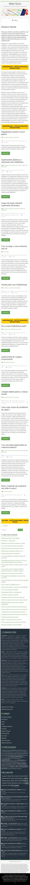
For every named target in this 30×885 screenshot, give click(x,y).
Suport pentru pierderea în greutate (15, 767)
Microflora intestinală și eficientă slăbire (11, 624)
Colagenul (5, 291)
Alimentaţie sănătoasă (6, 717)
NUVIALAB (3, 688)
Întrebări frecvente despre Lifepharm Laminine (13, 543)
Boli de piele (12, 751)
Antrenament (4, 719)
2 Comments (5, 142)
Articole (5, 450)
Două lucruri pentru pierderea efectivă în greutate (14, 606)
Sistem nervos (15, 765)
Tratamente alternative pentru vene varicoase (13, 597)
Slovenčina (14, 783)
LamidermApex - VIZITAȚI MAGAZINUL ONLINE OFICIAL (15, 67)
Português (4, 783)
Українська (4, 785)
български (4, 776)
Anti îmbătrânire (6, 170)
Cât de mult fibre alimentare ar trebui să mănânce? (14, 609)
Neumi (2, 675)
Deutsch (17, 776)
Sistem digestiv (22, 763)
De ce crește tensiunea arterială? (9, 589)
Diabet (6, 757)
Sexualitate (3, 738)
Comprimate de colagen (13, 400)
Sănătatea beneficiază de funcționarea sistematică (14, 614)
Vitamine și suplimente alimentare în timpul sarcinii (14, 600)
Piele (10, 140)
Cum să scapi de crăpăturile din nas (10, 584)
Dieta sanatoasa (16, 757)
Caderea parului (18, 751)
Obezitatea (20, 760)
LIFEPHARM (4, 635)
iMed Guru (15, 3)
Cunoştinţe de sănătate (9, 165)
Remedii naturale (18, 450)
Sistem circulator (12, 763)
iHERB (2, 699)
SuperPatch (4, 660)
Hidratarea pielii (6, 140)
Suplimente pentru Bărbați (7, 706)
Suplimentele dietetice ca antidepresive (11, 592)
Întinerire (11, 170)
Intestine (15, 758)
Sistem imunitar (6, 765)
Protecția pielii (16, 170)
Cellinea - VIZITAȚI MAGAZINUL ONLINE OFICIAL (15, 521)
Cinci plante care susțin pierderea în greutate (15, 796)
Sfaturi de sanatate (14, 137)
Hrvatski (16, 778)
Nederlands (21, 780)
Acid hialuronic (6, 400)
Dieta (8, 757)
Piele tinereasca (21, 291)
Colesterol (24, 751)
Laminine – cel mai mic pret (10, 823)
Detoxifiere (8, 755)
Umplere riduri (23, 140)
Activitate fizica (5, 750)
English (26, 776)
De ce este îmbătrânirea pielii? (14, 326)
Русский (9, 783)
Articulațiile (5, 365)
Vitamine (15, 768)
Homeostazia (12, 213)
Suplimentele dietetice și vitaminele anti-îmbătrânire (14, 587)
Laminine (20, 213)
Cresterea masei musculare (15, 753)
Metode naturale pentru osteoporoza (10, 553)
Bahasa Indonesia (6, 780)
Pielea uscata (13, 332)
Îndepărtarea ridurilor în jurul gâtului (10, 538)
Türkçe (23, 783)
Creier (6, 753)
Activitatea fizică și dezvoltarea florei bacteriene (13, 612)
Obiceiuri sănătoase (5, 731)
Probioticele (4, 762)
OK (15, 882)
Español (4, 778)
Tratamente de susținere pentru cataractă (11, 573)
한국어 (16, 780)
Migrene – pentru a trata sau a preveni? (11, 619)
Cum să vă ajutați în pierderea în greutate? (12, 546)
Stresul (2, 766)
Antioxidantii (12, 750)
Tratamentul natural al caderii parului (13, 803)
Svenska (19, 783)
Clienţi (4, 491)
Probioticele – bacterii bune (8, 540)
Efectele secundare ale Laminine (12, 789)
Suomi (7, 778)
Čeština (9, 776)
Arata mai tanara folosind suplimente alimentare (13, 622)
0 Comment (10, 171)
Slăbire (21, 765)
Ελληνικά (22, 776)
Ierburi (12, 758)
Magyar (20, 778)
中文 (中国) (10, 785)
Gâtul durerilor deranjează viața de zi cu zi (12, 551)
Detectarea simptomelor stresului (9, 617)
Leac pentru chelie (13, 760)
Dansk (13, 776)
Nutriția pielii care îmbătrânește (14, 285)
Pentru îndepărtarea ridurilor (12, 255)
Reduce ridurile (14, 140)
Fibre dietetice (8, 758)
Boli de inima (7, 752)
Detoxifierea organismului (17, 755)
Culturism (25, 753)
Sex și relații (4, 735)
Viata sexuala (10, 768)
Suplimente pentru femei (7, 709)
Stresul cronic (7, 766)
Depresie (3, 755)
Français (12, 778)
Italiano (12, 780)
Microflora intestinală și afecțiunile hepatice (12, 548)
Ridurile (19, 140)
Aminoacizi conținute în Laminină (9, 594)
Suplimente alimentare (15, 288)
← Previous (4, 525)
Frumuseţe (6, 137)
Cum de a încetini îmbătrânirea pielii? (13, 850)
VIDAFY (3, 651)
